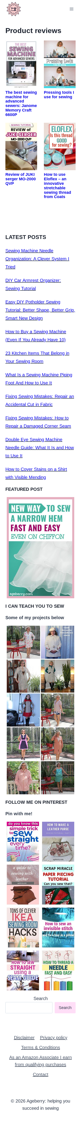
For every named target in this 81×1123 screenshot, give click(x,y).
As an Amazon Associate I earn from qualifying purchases (40, 1061)
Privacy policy (53, 1037)
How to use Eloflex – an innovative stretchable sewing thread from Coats (57, 185)
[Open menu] (71, 8)
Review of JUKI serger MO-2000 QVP (20, 179)
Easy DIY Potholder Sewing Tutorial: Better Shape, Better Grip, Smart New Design (40, 310)
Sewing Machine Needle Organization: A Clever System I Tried (37, 258)
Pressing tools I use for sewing (59, 94)
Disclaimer (24, 1037)
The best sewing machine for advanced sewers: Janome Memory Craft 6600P (21, 103)
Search (41, 998)
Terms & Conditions (40, 1047)
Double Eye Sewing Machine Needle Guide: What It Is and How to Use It (39, 447)
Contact (40, 1074)
